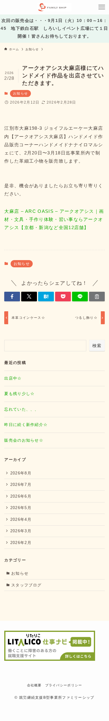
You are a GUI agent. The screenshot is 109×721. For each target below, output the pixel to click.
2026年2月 (20, 542)
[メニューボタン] (101, 7)
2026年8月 (20, 473)
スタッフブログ (26, 585)
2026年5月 (20, 507)
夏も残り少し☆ (19, 393)
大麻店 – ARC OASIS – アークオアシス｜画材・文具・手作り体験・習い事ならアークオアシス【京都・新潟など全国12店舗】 (54, 219)
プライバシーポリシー (63, 685)
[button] (12, 296)
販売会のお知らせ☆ (23, 440)
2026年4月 (20, 519)
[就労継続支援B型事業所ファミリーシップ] (54, 7)
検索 (97, 345)
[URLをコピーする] (97, 296)
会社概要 (34, 685)
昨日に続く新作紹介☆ (26, 424)
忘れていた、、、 (21, 409)
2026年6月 (20, 496)
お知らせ (20, 93)
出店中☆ (12, 378)
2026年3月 (20, 531)
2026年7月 (20, 484)
